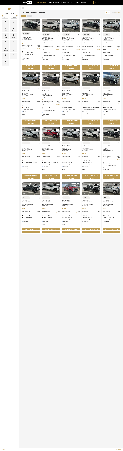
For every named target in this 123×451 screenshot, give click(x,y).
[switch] (10, 8)
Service (77, 2)
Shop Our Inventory (41, 2)
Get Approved (64, 2)
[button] (5, 23)
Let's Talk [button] (97, 2)
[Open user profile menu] (91, 2)
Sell (72, 2)
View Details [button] (31, 68)
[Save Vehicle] (39, 33)
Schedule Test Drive (54, 2)
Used (10, 7)
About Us (83, 3)
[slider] (2, 15)
